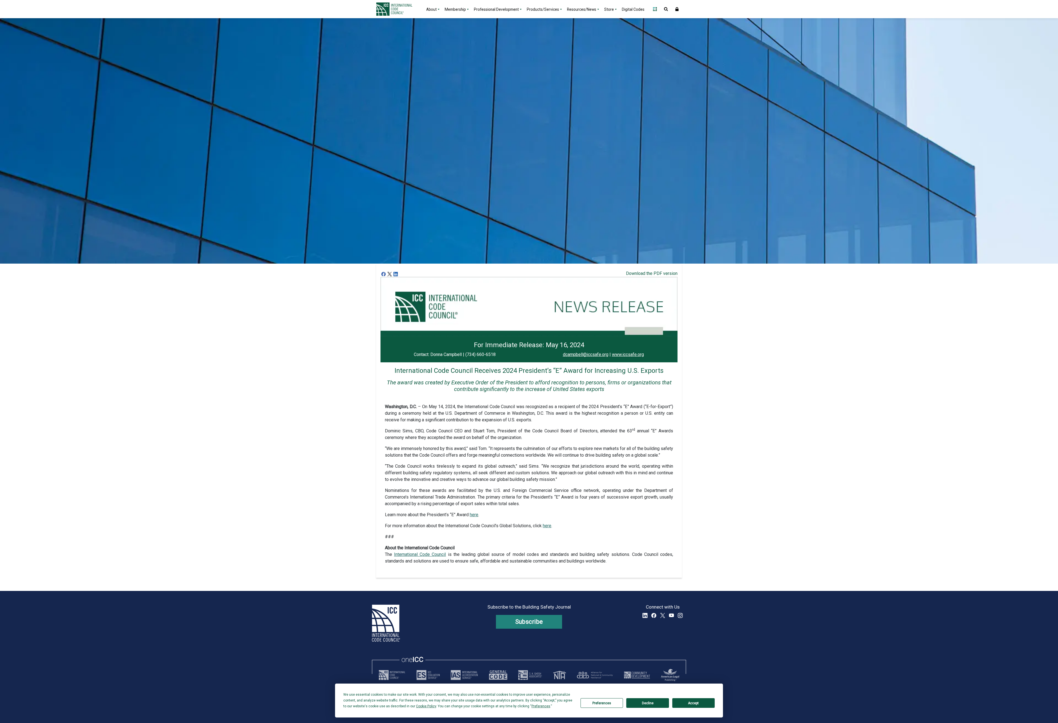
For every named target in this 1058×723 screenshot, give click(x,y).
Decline (648, 703)
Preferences (601, 703)
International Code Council (420, 554)
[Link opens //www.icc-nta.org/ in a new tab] (559, 675)
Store (609, 9)
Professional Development (496, 9)
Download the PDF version (652, 273)
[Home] (397, 9)
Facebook (654, 615)
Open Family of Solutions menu (654, 9)
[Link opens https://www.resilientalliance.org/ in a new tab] (595, 675)
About (431, 9)
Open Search (665, 9)
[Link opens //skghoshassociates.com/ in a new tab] (530, 675)
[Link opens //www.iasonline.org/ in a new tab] (464, 675)
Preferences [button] (540, 706)
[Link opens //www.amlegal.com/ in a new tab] (670, 675)
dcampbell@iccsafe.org (585, 354)
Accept (693, 703)
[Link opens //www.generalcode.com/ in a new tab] (498, 675)
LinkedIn (645, 615)
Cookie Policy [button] (426, 706)
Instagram (680, 615)
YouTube (671, 615)
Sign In (676, 9)
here (474, 514)
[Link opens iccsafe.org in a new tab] (392, 675)
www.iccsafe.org (628, 354)
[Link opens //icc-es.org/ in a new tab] (428, 675)
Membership (455, 9)
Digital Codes (633, 9)
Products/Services (543, 9)
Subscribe (529, 621)
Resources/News (581, 9)
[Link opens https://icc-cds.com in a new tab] (637, 675)
